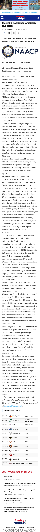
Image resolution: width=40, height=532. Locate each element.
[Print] (18, 33)
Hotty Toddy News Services (12, 485)
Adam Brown (8, 29)
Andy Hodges (8, 479)
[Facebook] (4, 33)
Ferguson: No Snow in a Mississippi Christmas (20, 483)
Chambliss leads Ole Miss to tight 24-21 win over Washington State (19, 499)
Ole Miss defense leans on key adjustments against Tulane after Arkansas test (19, 508)
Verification (8, 477)
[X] (9, 33)
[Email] (13, 33)
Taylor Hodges (8, 494)
